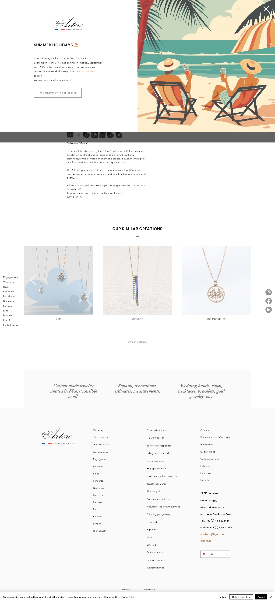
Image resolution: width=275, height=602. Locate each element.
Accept (261, 597)
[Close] (271, 596)
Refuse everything (241, 597)
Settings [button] (223, 597)
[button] (266, 9)
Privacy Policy (127, 597)
